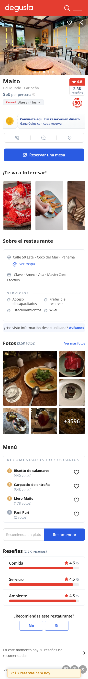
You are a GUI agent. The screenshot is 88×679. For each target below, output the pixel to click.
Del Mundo (12, 88)
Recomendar (65, 534)
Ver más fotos (74, 343)
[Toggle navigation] (78, 8)
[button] (17, 138)
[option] (44, 44)
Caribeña (31, 88)
